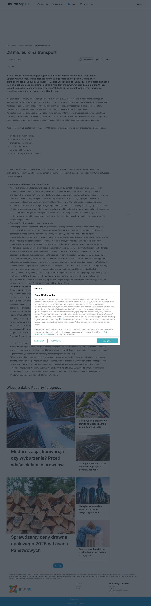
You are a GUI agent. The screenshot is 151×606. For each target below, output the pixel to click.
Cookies (48, 334)
